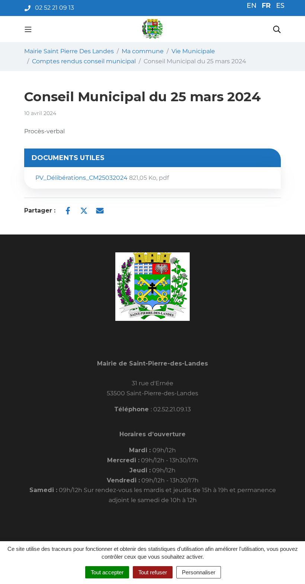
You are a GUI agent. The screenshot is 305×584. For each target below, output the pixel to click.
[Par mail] (100, 209)
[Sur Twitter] (84, 209)
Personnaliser (198, 572)
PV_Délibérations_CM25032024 (102, 177)
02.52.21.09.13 (172, 409)
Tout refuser (152, 572)
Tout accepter (107, 572)
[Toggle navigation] (28, 29)
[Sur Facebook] (68, 209)
